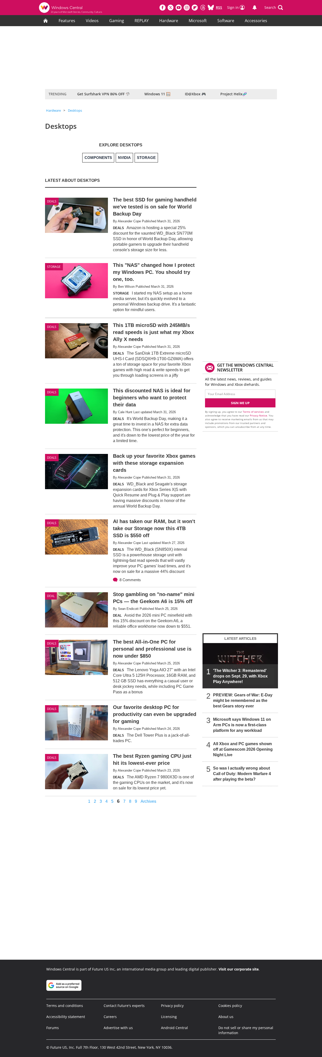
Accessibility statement (65, 1016)
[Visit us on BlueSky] (211, 8)
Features (67, 20)
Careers (110, 1016)
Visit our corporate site (239, 969)
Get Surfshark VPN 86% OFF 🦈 (103, 94)
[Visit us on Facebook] (162, 8)
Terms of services (254, 411)
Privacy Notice (258, 415)
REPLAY (142, 20)
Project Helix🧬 (233, 94)
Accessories (256, 20)
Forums (52, 1027)
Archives (148, 801)
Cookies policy (230, 1005)
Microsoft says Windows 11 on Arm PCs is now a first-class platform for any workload (242, 725)
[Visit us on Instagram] (187, 8)
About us (225, 1016)
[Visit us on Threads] (203, 8)
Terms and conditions (64, 1005)
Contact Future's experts (124, 1005)
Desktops (75, 110)
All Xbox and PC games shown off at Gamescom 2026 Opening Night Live (243, 749)
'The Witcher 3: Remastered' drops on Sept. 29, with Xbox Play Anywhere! (240, 676)
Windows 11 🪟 (157, 94)
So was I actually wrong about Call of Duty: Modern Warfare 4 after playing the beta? (242, 773)
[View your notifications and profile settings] (255, 8)
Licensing (169, 1016)
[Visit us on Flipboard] (195, 8)
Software (225, 20)
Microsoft (198, 20)
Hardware (168, 20)
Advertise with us (118, 1027)
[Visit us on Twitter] (171, 8)
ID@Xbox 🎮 (195, 94)
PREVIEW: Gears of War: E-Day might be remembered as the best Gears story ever (242, 700)
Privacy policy (172, 1005)
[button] (273, 7)
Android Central (174, 1027)
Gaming (116, 20)
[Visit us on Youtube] (179, 8)
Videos (92, 20)
